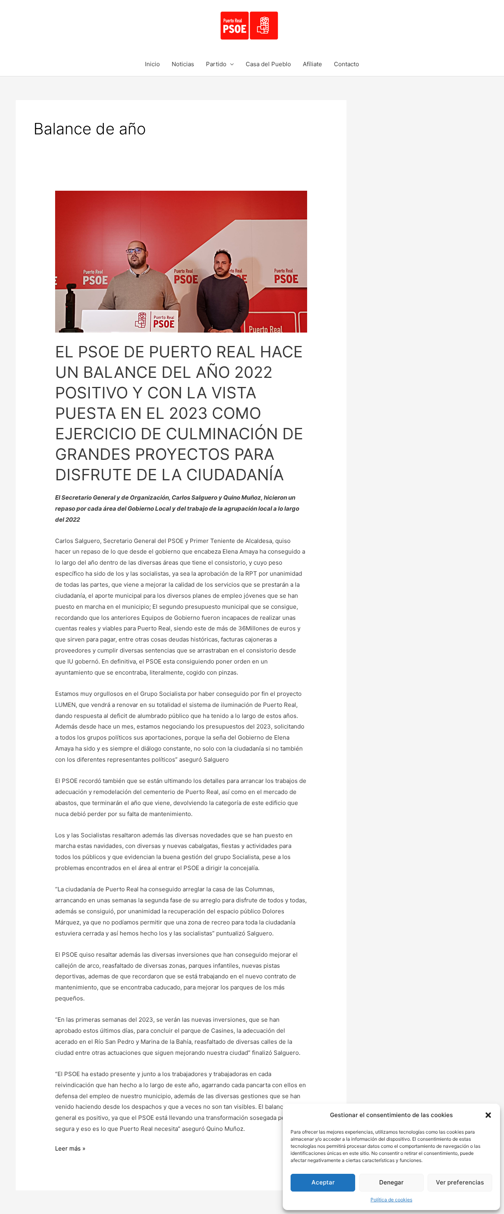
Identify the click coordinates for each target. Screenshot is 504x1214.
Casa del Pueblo (268, 64)
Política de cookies (391, 1200)
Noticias (183, 64)
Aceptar (323, 1182)
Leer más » (70, 1147)
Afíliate (312, 64)
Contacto (346, 64)
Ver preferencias (460, 1182)
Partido (216, 64)
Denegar (391, 1182)
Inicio (152, 64)
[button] (488, 1115)
